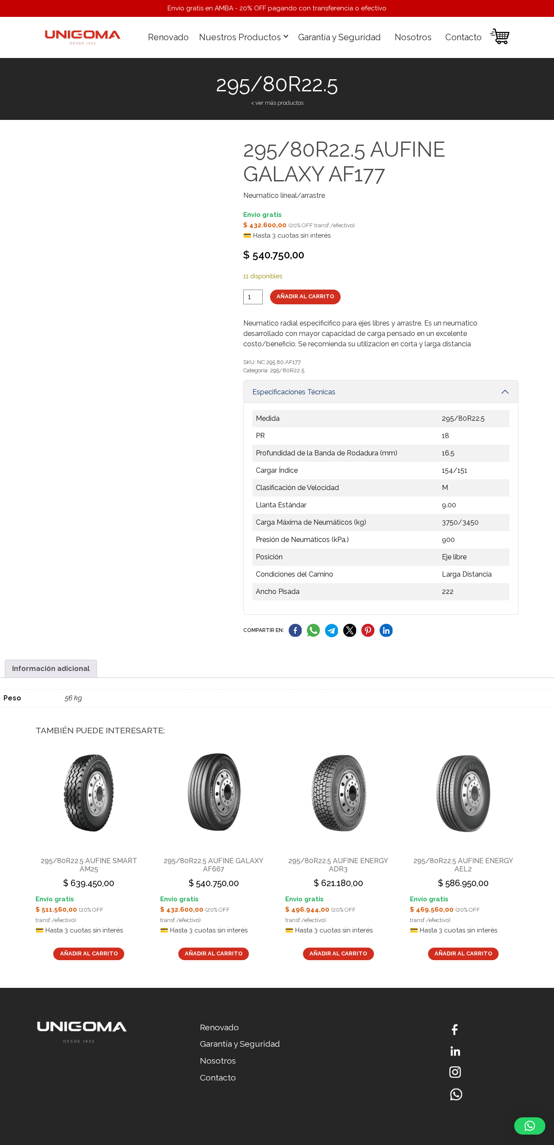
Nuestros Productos (240, 37)
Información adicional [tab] (51, 668)
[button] (529, 1126)
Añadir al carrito (305, 296)
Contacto (463, 37)
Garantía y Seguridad (339, 37)
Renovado (168, 37)
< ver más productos (277, 103)
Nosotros (413, 37)
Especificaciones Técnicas (293, 392)
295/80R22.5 (287, 370)
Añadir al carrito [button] (89, 953)
